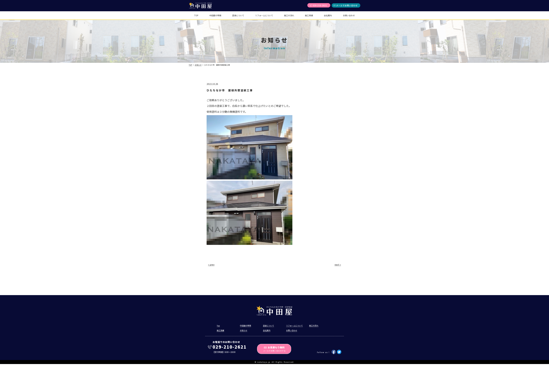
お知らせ (198, 65)
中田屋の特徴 (215, 15)
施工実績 (309, 15)
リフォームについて (264, 15)
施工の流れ (289, 15)
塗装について (238, 15)
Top (196, 15)
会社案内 (328, 15)
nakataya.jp (263, 362)
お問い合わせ (349, 15)
